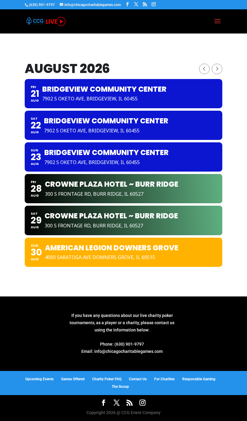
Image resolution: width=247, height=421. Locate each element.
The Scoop (120, 387)
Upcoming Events (39, 379)
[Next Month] (217, 69)
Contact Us (138, 379)
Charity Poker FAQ (106, 379)
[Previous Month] (204, 69)
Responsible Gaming (198, 379)
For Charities (164, 379)
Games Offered (73, 379)
